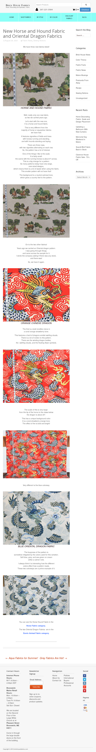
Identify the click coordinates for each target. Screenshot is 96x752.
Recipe (78, 88)
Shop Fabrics (26, 17)
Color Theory (81, 59)
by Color (53, 17)
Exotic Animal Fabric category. (36, 633)
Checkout (85, 9)
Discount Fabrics (69, 17)
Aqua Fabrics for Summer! (22, 658)
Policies (67, 675)
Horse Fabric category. (36, 625)
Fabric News (27, 40)
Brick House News (83, 54)
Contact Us (56, 680)
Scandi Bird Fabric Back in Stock (83, 148)
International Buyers (69, 679)
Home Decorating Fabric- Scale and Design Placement (83, 119)
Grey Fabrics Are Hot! (53, 658)
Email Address (35, 680)
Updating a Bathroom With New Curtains (82, 129)
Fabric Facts (81, 65)
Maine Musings (82, 75)
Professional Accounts (69, 684)
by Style (40, 17)
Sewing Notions (39, 40)
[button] (37, 9)
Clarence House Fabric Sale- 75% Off (83, 157)
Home (11, 17)
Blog (84, 17)
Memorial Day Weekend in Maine (81, 139)
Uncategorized (81, 98)
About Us (56, 678)
